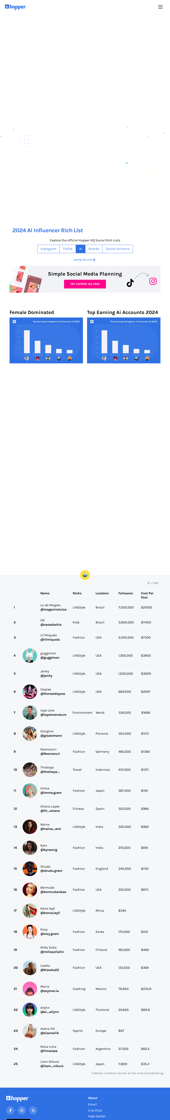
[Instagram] (22, 1110)
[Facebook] (10, 1110)
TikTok (68, 249)
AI (80, 249)
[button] (160, 6)
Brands (94, 249)
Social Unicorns (118, 249)
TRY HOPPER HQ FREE (85, 284)
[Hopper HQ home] (15, 7)
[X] (33, 1110)
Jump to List (84, 259)
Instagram (48, 249)
